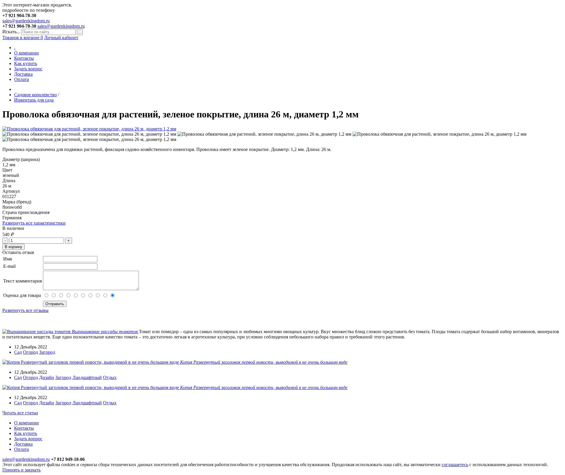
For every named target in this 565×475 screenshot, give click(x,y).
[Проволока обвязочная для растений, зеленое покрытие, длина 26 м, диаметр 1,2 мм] (89, 128)
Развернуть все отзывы (25, 310)
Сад (18, 352)
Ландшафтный (87, 377)
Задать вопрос (28, 68)
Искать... (11, 31)
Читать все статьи (20, 412)
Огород (30, 352)
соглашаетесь (455, 464)
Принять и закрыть (21, 469)
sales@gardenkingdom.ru (26, 20)
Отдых (110, 377)
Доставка (23, 74)
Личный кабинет (61, 37)
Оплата (21, 79)
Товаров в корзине (22, 37)
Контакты (24, 58)
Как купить (25, 63)
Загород (47, 352)
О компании (26, 52)
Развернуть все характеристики (34, 222)
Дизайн (46, 377)
